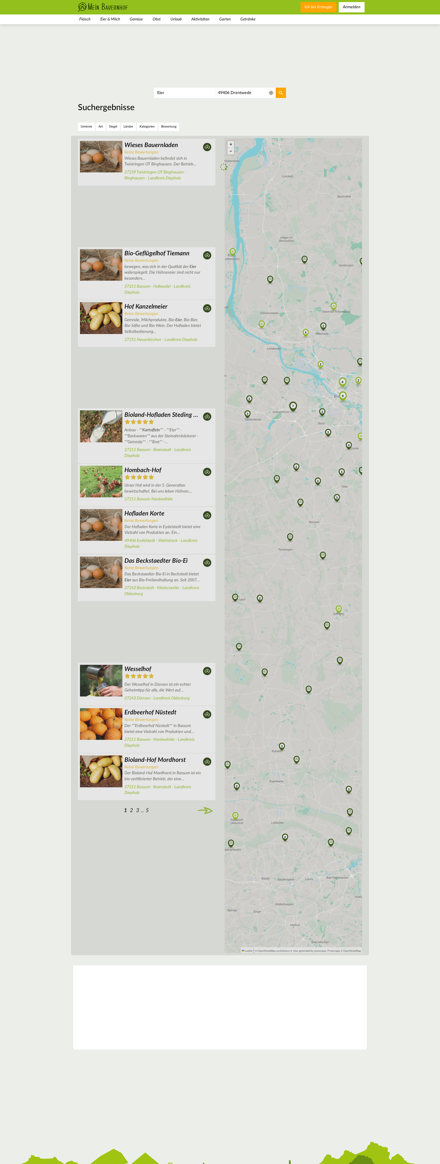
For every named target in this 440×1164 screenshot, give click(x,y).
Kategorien (147, 126)
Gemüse (136, 19)
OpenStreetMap (352, 950)
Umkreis (86, 126)
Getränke (248, 19)
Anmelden (351, 7)
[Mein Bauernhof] (110, 7)
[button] (260, 598)
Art (101, 126)
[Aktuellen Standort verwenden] (271, 93)
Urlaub (176, 19)
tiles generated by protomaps (309, 950)
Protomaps (333, 950)
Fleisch (85, 19)
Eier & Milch (110, 19)
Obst (157, 19)
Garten (225, 19)
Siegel (113, 126)
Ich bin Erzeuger (319, 7)
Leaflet (248, 950)
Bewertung (168, 126)
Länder (128, 126)
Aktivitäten (200, 19)
